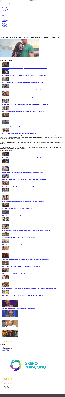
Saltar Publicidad (32, 0)
